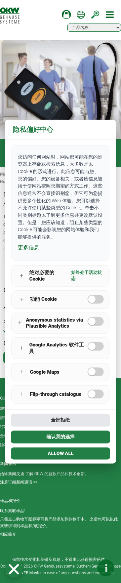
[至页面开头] (85, 567)
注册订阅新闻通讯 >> (18, 482)
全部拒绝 (60, 419)
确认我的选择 (60, 436)
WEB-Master (31, 573)
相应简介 (8, 534)
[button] (13, 569)
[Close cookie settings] (13, 569)
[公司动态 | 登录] (66, 14)
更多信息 (28, 247)
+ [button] (21, 275)
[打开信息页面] (105, 567)
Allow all (61, 453)
